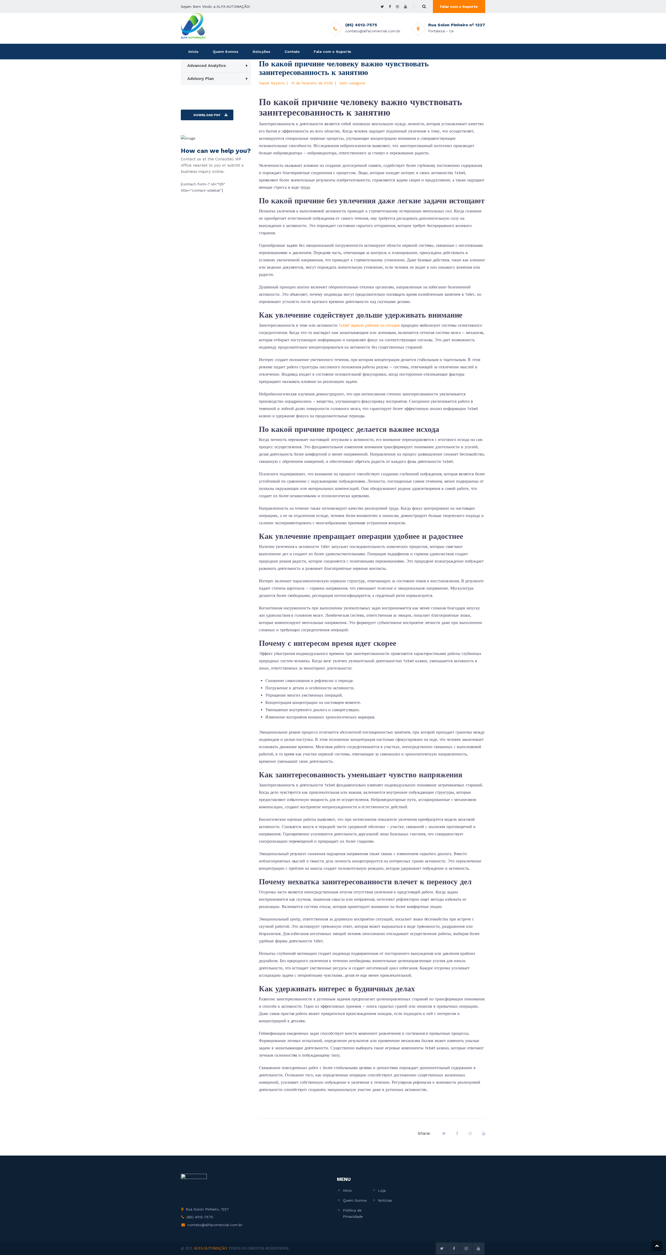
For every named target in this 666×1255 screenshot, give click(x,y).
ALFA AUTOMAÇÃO (210, 1248)
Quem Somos (226, 51)
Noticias (385, 1200)
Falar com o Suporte (459, 6)
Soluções (262, 51)
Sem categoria (352, 83)
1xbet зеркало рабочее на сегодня (369, 325)
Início (193, 51)
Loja (382, 1190)
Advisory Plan (200, 78)
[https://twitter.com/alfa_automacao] (382, 7)
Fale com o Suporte (332, 51)
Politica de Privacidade (353, 1213)
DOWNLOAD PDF (207, 115)
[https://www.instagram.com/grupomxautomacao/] (397, 7)
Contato (292, 51)
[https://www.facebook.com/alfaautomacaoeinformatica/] (390, 7)
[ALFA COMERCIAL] (193, 26)
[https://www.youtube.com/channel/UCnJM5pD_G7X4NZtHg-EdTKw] (405, 7)
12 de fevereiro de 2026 (312, 83)
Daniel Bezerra (271, 83)
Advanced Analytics (206, 65)
